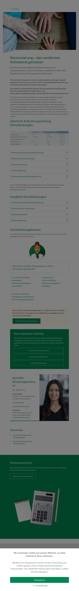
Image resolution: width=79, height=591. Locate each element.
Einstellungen (42, 585)
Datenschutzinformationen (50, 565)
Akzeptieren (39, 580)
